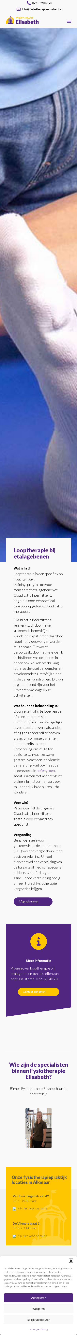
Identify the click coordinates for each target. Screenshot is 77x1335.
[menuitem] (39, 2)
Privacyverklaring (39, 1329)
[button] (71, 1261)
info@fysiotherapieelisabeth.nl (42, 9)
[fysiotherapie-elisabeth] (32, 20)
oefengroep (46, 770)
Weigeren (38, 1308)
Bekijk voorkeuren (38, 1319)
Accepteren (38, 1297)
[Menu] (69, 21)
